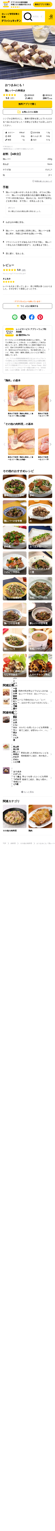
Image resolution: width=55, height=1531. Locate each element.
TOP (4, 843)
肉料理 (13, 843)
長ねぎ (6, 164)
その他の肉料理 (26, 843)
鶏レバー (7, 159)
